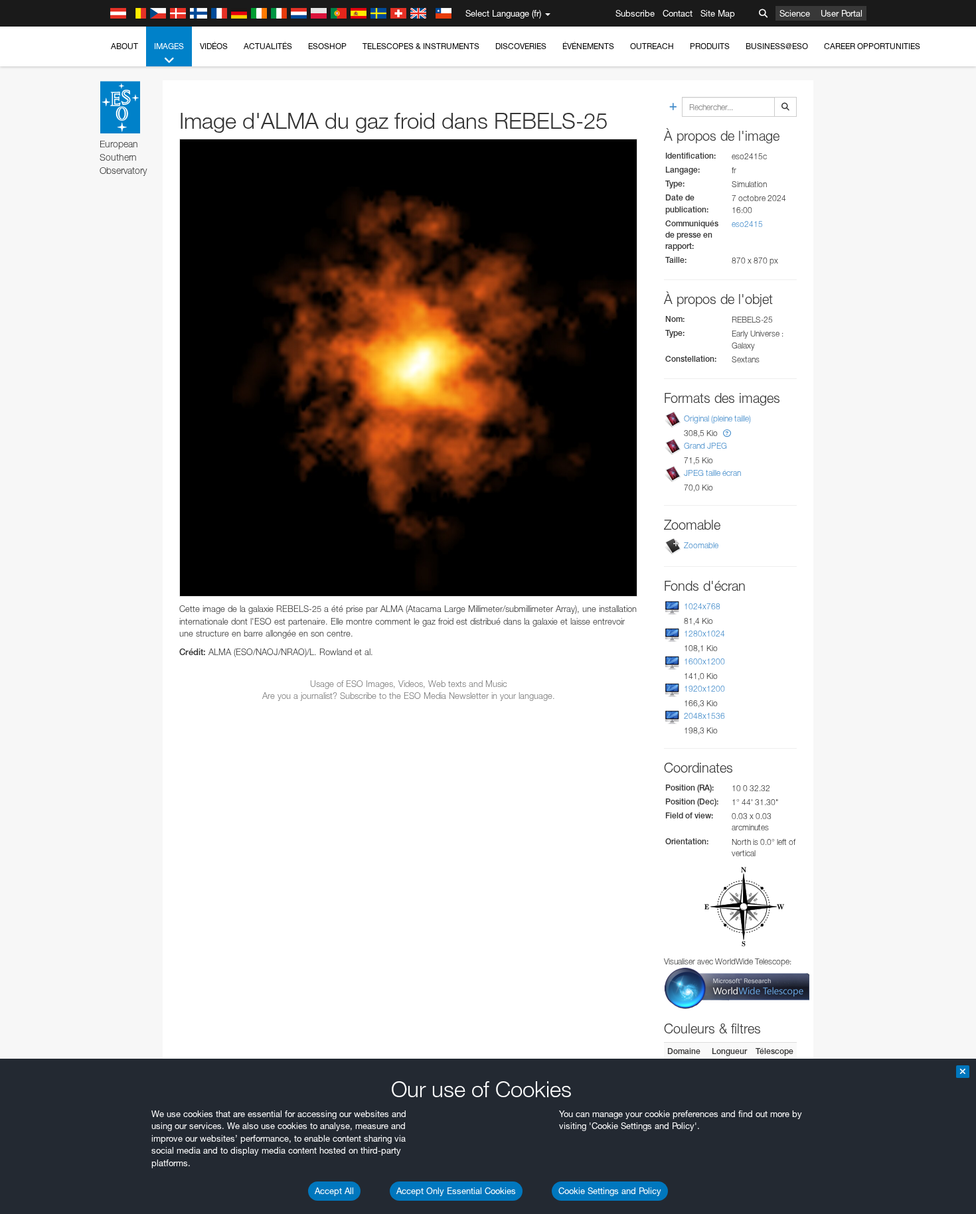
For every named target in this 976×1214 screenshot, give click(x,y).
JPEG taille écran (712, 473)
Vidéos (214, 46)
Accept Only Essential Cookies (456, 1190)
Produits (710, 46)
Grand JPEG (705, 446)
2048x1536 (704, 716)
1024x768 (702, 606)
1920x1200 (704, 689)
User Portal (841, 13)
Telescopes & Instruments (421, 46)
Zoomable (701, 545)
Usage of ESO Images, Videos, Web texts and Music (408, 683)
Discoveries (520, 46)
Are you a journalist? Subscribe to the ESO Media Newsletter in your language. (408, 695)
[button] (727, 433)
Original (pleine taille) (717, 418)
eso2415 (747, 224)
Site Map (717, 13)
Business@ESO (777, 46)
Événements (588, 46)
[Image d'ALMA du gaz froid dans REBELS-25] (408, 367)
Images (169, 46)
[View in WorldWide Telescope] (737, 987)
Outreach (652, 46)
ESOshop (327, 46)
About (124, 46)
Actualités (268, 46)
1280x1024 (704, 634)
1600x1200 (704, 661)
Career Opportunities (872, 46)
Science (794, 13)
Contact (677, 13)
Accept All (334, 1190)
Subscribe (635, 13)
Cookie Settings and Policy (609, 1190)
